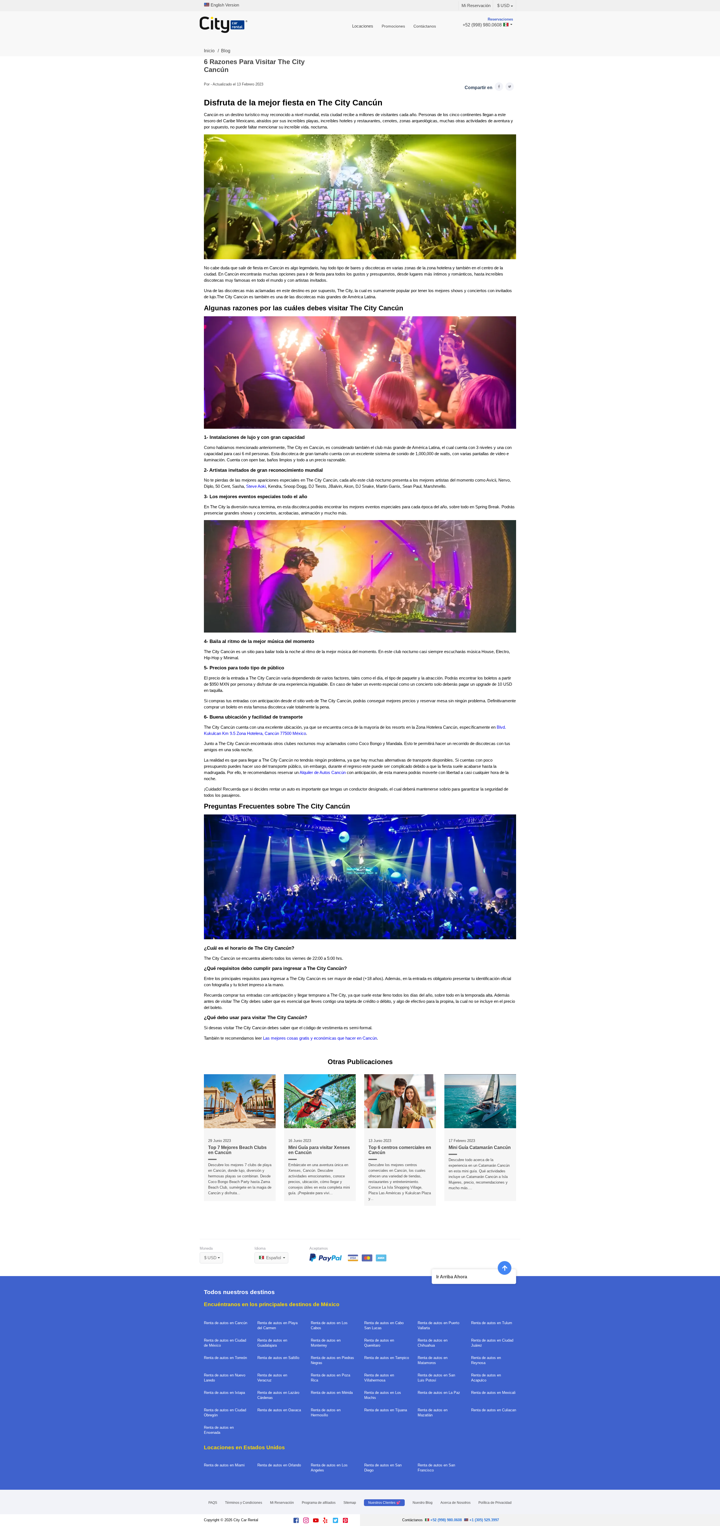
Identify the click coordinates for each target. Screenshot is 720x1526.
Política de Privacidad (495, 1503)
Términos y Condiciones (243, 1503)
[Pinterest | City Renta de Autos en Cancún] (347, 1522)
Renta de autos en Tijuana (385, 1410)
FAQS (212, 1503)
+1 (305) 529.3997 (483, 1520)
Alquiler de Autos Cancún (323, 772)
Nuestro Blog (423, 1503)
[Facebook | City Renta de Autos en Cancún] (298, 1522)
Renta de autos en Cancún (225, 1323)
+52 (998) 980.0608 (445, 1520)
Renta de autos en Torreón (225, 1358)
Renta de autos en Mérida (332, 1392)
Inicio (209, 50)
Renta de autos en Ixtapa (224, 1392)
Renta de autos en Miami (224, 1465)
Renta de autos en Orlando (279, 1465)
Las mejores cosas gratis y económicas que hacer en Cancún (320, 1038)
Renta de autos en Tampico (386, 1358)
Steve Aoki (256, 486)
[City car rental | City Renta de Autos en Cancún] (224, 25)
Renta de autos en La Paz (439, 1392)
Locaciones (362, 26)
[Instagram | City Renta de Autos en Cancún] (308, 1522)
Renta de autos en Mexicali (493, 1392)
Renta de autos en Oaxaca (279, 1410)
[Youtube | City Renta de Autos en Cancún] (318, 1522)
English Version (224, 5)
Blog (225, 50)
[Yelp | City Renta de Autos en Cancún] (328, 1522)
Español (273, 1258)
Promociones (393, 26)
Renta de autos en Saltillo (278, 1358)
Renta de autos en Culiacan (493, 1410)
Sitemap (349, 1503)
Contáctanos (424, 26)
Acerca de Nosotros (455, 1503)
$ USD (503, 5)
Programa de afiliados (319, 1503)
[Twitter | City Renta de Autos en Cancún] (338, 1522)
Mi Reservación (476, 5)
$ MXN (213, 1250)
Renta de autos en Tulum (491, 1323)
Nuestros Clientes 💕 (384, 1503)
